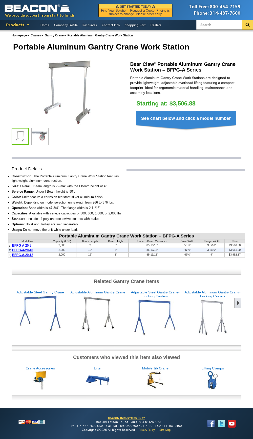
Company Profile (66, 25)
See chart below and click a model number (186, 118)
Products (15, 24)
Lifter (98, 368)
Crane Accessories (40, 368)
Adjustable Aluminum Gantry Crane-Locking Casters (213, 294)
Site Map (164, 429)
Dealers (155, 25)
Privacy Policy (147, 429)
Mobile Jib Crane (155, 368)
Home (45, 25)
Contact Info (111, 25)
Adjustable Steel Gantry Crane (40, 292)
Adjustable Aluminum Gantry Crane (97, 292)
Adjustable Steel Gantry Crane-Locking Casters (155, 294)
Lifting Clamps (213, 368)
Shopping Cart (135, 25)
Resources (90, 25)
